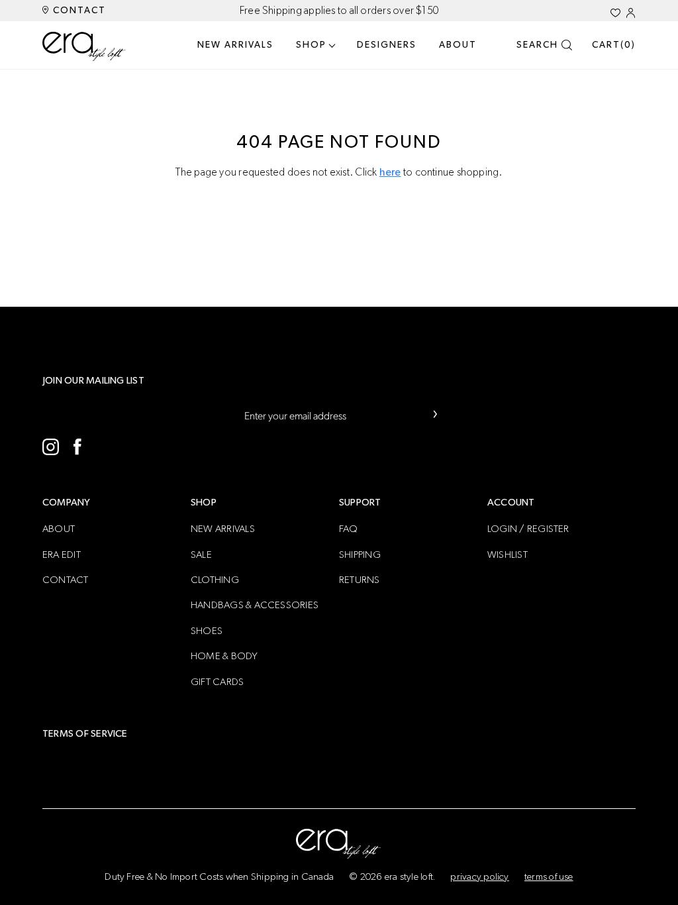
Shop (311, 45)
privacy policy (479, 877)
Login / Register (528, 529)
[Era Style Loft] (84, 46)
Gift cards (217, 682)
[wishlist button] (615, 13)
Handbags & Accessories (254, 605)
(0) (614, 45)
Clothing (215, 580)
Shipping (360, 555)
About (458, 45)
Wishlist (507, 555)
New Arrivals (235, 45)
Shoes (206, 631)
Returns (359, 580)
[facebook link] (77, 447)
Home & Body (224, 656)
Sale (201, 555)
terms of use (548, 877)
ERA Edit (61, 555)
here (390, 172)
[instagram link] (50, 447)
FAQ (348, 529)
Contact (78, 10)
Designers (386, 45)
